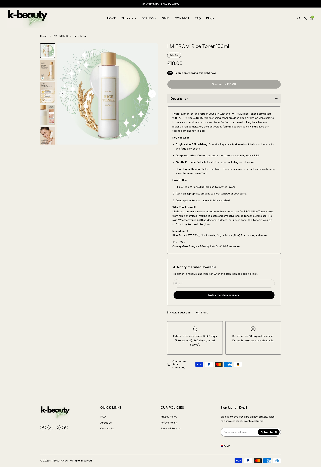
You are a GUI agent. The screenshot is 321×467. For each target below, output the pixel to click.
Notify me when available (224, 295)
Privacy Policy (168, 416)
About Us (106, 422)
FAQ (103, 416)
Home (43, 36)
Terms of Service (170, 428)
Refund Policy (168, 422)
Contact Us (107, 428)
